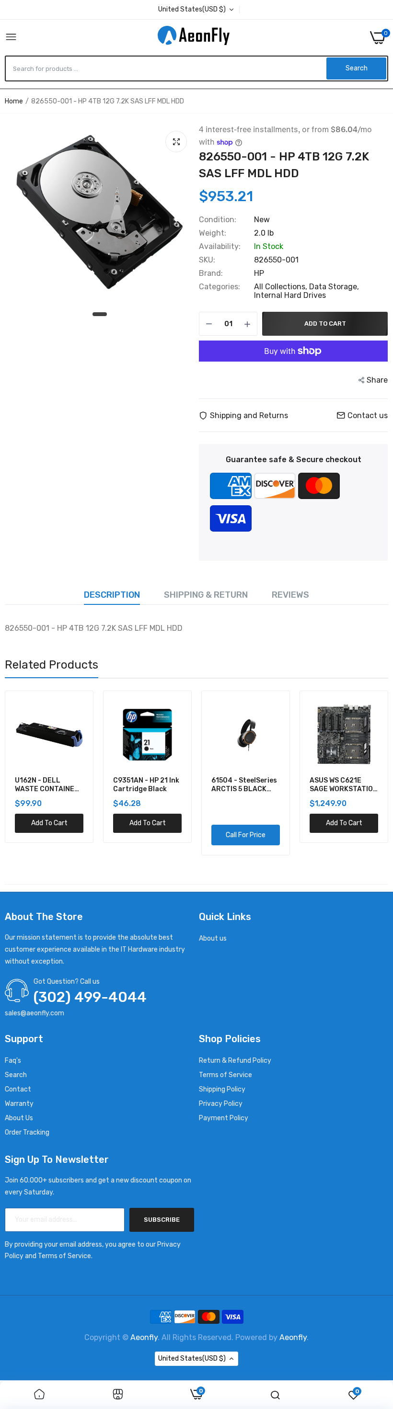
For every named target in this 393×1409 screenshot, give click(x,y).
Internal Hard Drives (290, 295)
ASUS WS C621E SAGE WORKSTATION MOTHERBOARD (344, 785)
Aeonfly (144, 1337)
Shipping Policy (222, 1089)
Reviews (290, 595)
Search (16, 1075)
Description (112, 595)
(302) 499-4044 (90, 997)
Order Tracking (27, 1132)
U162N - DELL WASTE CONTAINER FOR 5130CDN (47, 785)
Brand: (211, 273)
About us (213, 938)
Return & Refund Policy (235, 1061)
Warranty (19, 1104)
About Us (19, 1118)
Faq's (13, 1061)
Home (14, 101)
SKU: (207, 260)
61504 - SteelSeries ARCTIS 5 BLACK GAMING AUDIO (244, 785)
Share (377, 380)
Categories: (219, 287)
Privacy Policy (221, 1104)
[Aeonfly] (194, 37)
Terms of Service (225, 1075)
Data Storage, (334, 286)
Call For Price (246, 835)
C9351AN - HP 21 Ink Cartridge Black (146, 784)
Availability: (220, 246)
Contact (18, 1089)
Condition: (217, 220)
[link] (39, 1395)
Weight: (212, 233)
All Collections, (281, 286)
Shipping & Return (206, 595)
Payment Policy (223, 1118)
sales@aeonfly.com (34, 1013)
